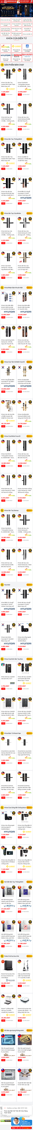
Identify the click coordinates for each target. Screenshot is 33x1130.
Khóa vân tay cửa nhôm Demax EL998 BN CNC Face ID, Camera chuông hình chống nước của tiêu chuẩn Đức (24, 119)
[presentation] (1, 10)
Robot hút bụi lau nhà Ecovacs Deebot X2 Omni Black (7, 976)
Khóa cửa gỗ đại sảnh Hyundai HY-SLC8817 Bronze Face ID (7, 381)
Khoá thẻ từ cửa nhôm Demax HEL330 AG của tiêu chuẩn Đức (8, 753)
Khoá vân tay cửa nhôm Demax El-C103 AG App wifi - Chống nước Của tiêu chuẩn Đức (24, 233)
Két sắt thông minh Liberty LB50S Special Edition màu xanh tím (8, 936)
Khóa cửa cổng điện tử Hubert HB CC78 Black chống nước (8, 862)
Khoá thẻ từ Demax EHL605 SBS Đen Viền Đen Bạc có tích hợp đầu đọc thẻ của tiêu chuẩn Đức (7, 787)
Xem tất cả (29, 139)
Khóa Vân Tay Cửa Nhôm (12, 213)
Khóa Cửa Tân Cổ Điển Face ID (14, 362)
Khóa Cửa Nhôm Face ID (12, 436)
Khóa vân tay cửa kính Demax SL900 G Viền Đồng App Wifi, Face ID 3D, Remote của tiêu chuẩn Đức (25, 713)
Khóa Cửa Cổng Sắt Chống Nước (15, 808)
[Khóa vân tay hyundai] (16, 10)
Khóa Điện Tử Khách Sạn (12, 733)
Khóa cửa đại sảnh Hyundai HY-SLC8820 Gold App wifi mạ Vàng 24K (25, 381)
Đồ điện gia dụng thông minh (14, 1030)
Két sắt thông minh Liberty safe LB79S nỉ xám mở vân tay (7, 901)
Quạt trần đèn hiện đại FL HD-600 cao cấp (24, 1084)
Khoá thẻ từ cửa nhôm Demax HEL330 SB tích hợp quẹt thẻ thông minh (24, 753)
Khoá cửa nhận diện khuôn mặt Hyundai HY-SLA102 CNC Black (8, 307)
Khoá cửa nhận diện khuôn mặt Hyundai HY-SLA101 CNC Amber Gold (24, 307)
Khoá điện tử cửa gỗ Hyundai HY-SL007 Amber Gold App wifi (24, 193)
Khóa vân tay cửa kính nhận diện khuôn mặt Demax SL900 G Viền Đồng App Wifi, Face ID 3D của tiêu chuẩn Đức (8, 713)
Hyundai (7, 585)
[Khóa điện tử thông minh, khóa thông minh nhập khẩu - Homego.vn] (10, 1)
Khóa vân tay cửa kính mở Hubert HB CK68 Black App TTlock (24, 678)
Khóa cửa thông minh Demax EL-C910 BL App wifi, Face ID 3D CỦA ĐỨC (7, 342)
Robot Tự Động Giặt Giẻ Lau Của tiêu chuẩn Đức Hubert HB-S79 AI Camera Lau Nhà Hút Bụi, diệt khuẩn (8, 1010)
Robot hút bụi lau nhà (11, 956)
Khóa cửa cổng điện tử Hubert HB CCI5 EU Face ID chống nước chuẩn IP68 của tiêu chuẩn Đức (25, 862)
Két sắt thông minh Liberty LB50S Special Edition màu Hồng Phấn (24, 936)
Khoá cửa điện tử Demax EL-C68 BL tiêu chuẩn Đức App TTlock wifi (24, 158)
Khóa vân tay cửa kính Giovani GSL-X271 (8, 678)
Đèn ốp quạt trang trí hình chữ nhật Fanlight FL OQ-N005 (24, 1050)
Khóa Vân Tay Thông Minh (13, 139)
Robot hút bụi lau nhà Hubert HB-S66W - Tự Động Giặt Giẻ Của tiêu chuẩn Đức (24, 1010)
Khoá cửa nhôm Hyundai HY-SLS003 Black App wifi (7, 639)
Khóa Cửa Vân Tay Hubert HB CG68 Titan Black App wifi (8, 84)
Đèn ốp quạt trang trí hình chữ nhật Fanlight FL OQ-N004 (8, 1050)
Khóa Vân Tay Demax (11, 510)
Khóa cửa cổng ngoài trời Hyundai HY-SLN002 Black (24, 639)
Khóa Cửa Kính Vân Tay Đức (13, 659)
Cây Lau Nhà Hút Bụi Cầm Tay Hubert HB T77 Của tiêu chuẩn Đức (24, 976)
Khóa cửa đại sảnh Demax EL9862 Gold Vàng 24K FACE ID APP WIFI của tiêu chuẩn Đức (24, 416)
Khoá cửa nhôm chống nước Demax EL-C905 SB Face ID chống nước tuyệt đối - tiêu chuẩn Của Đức (25, 490)
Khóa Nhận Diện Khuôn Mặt (13, 288)
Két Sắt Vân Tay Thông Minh (13, 882)
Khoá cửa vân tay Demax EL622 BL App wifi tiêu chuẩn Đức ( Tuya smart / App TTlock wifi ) (7, 193)
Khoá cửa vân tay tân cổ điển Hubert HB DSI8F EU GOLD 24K (7, 416)
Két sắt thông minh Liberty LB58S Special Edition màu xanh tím (24, 901)
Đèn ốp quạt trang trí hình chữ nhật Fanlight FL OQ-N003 (8, 1084)
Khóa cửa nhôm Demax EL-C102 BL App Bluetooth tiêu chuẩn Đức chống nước (7, 267)
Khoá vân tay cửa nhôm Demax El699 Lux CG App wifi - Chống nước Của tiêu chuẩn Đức (24, 267)
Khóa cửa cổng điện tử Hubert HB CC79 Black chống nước (25, 827)
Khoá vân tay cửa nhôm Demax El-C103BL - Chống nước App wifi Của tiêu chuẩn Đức (7, 119)
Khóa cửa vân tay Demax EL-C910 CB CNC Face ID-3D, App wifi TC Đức (24, 342)
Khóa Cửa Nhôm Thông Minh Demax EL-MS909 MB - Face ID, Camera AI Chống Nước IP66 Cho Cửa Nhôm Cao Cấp (24, 84)
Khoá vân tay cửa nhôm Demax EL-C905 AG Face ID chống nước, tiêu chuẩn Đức (8, 490)
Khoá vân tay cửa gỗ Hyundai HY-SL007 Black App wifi (24, 604)
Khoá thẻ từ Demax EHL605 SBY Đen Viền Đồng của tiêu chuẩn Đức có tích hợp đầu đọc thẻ (24, 787)
